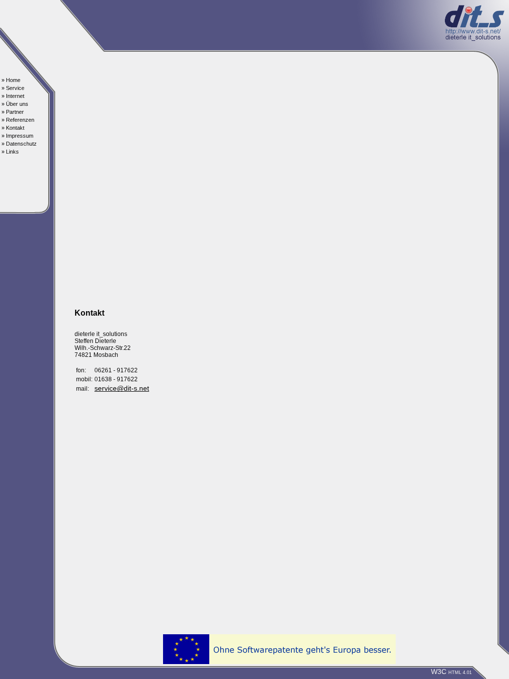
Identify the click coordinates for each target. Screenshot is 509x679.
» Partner (12, 112)
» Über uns (14, 104)
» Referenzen (17, 120)
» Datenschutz (19, 144)
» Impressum (17, 136)
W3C (451, 672)
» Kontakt (12, 128)
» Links (10, 152)
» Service (12, 88)
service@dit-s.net (121, 388)
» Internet (12, 96)
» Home (10, 80)
